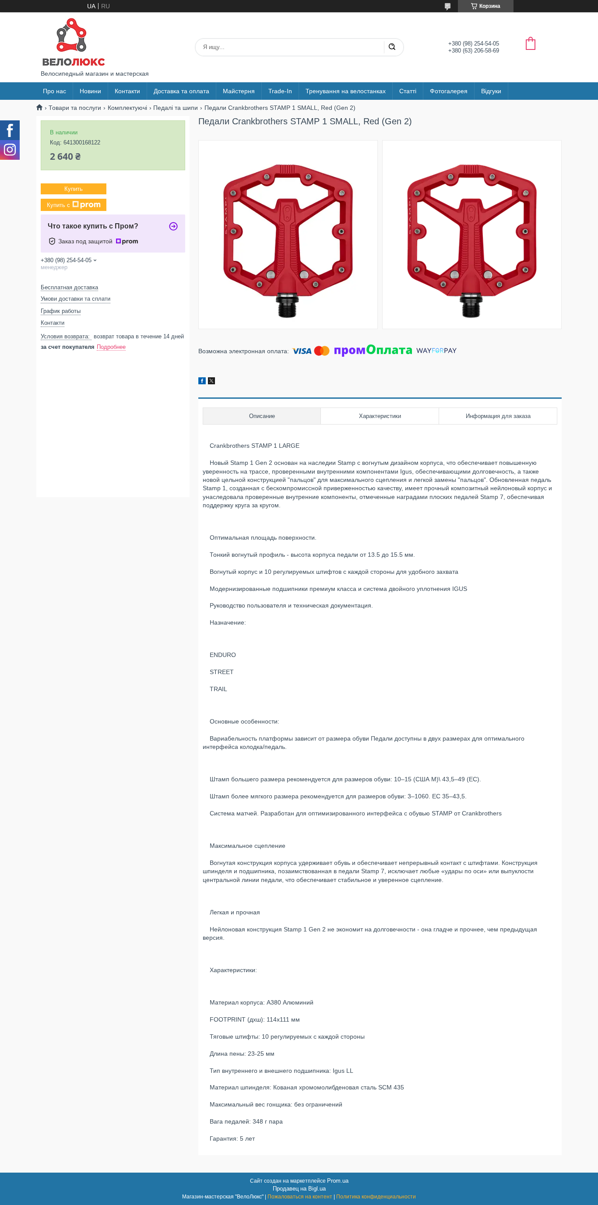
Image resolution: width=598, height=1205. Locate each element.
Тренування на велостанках (346, 91)
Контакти (127, 91)
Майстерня (239, 91)
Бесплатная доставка (69, 287)
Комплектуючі (127, 107)
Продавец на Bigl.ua (299, 1188)
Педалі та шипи (175, 107)
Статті (407, 91)
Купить (73, 189)
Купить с (58, 205)
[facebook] (202, 382)
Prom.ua (337, 1180)
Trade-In (280, 91)
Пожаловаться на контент (299, 1197)
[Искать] (392, 47)
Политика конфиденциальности (376, 1197)
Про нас (54, 91)
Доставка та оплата (181, 91)
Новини (90, 91)
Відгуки (491, 91)
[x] (211, 382)
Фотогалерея (449, 91)
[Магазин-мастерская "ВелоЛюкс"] (73, 41)
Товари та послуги (75, 107)
